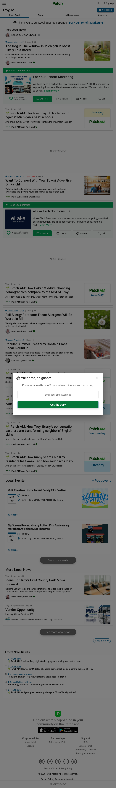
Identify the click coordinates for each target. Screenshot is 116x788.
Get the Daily (58, 404)
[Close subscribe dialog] (97, 378)
